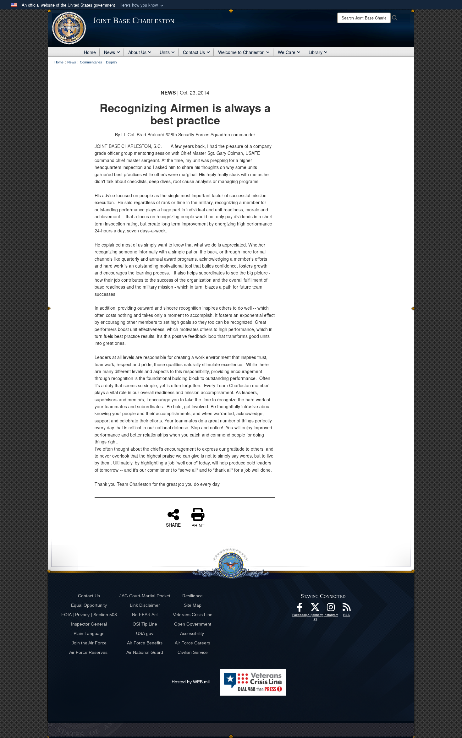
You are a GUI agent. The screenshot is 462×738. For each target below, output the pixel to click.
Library (315, 52)
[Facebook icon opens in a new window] (299, 608)
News (109, 52)
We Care (286, 52)
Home (90, 52)
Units (165, 52)
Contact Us (194, 52)
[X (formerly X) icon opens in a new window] (315, 608)
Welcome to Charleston (241, 52)
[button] (142, 5)
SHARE (173, 524)
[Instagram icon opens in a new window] (331, 608)
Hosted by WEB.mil (191, 681)
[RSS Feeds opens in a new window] (347, 608)
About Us (137, 52)
